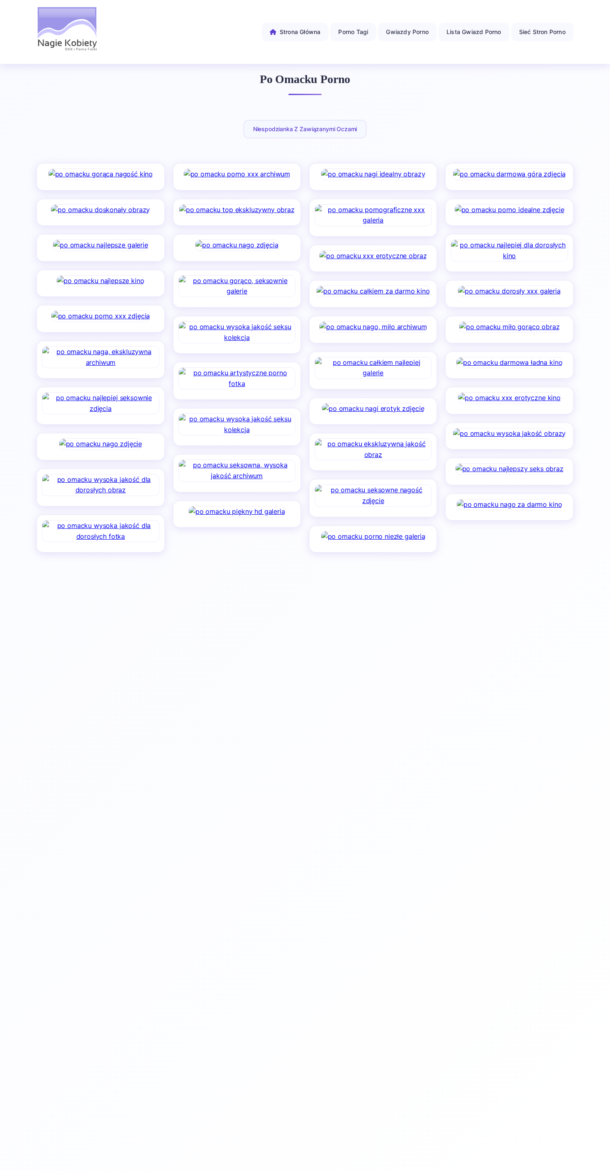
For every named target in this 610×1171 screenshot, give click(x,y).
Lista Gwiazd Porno (474, 31)
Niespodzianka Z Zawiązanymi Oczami (305, 128)
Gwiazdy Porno (407, 31)
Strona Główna (300, 31)
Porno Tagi (353, 31)
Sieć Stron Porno (542, 31)
